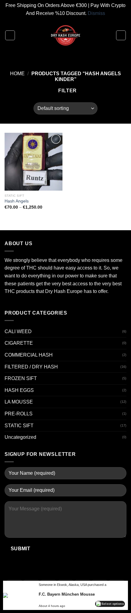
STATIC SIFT (19, 425)
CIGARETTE (19, 343)
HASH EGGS (19, 390)
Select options (112, 603)
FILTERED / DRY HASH (31, 366)
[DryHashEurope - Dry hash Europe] (65, 35)
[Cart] (121, 35)
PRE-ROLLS (19, 413)
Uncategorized (20, 437)
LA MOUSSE (19, 401)
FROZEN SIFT (21, 378)
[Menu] (10, 35)
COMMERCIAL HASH (29, 355)
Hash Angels (17, 201)
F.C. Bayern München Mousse (67, 594)
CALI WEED (18, 331)
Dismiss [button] (96, 13)
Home (17, 73)
